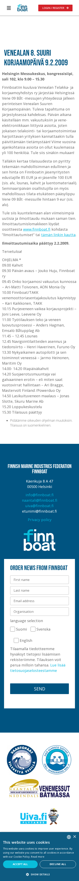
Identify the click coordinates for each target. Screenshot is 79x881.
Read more (37, 856)
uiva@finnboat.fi (39, 505)
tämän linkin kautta (58, 234)
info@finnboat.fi (40, 494)
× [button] (74, 836)
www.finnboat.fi (36, 229)
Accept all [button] (20, 864)
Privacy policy (39, 519)
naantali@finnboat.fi (39, 500)
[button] (8, 8)
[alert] (39, 856)
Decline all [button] (58, 864)
